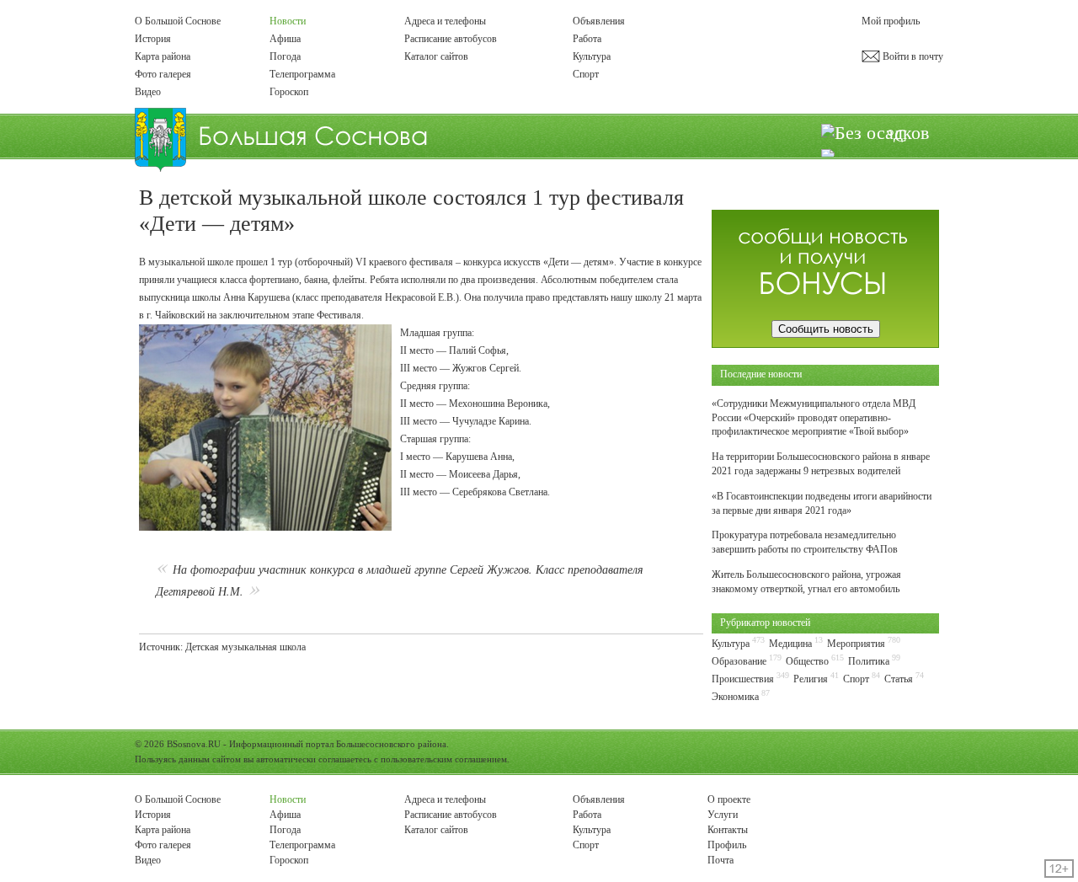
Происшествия (743, 679)
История (153, 39)
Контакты (727, 830)
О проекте (728, 799)
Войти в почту (911, 56)
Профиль (726, 845)
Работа (587, 39)
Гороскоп (289, 92)
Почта (720, 860)
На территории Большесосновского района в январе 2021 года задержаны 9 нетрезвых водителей (821, 464)
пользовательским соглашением (444, 759)
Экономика (735, 697)
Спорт (586, 74)
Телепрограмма (302, 74)
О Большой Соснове (178, 21)
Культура (592, 56)
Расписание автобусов (450, 39)
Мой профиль (891, 21)
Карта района (162, 56)
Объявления (599, 21)
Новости (288, 21)
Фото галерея (163, 74)
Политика (868, 661)
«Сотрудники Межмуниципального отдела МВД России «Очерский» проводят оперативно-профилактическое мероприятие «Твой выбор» (813, 418)
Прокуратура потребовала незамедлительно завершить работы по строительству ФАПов (805, 542)
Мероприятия (856, 643)
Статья (898, 679)
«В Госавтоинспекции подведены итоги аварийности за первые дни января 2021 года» (821, 503)
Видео (148, 92)
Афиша (285, 39)
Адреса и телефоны (445, 21)
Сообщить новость (825, 329)
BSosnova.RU (194, 744)
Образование (739, 661)
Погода (285, 56)
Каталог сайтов (436, 56)
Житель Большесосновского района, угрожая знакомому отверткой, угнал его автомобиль (806, 582)
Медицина (790, 643)
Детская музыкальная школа (245, 647)
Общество (807, 661)
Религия (810, 679)
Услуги (722, 815)
